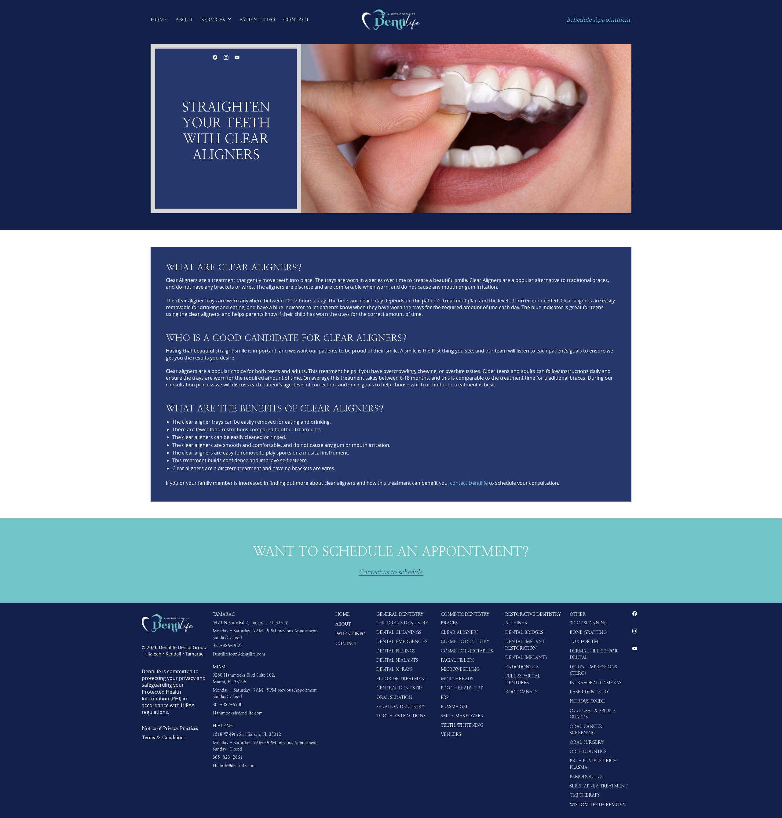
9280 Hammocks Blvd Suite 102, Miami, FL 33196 (244, 678)
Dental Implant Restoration (525, 645)
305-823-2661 (228, 757)
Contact (346, 643)
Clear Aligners (460, 632)
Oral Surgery (587, 742)
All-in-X (516, 623)
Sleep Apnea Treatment (598, 786)
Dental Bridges (524, 632)
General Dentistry (399, 614)
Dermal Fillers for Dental (594, 654)
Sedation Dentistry (400, 706)
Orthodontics (588, 751)
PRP (445, 697)
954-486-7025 (228, 645)
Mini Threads (457, 678)
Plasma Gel (455, 706)
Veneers (451, 734)
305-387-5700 (228, 704)
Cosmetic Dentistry (465, 614)
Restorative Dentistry (533, 614)
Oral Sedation (394, 697)
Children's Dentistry (402, 623)
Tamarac (224, 614)
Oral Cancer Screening (586, 730)
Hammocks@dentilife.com (238, 713)
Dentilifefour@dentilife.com (239, 654)
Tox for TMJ (585, 641)
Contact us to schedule (390, 572)
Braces (449, 623)
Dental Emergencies (401, 641)
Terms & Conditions (163, 737)
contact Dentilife (469, 483)
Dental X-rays (394, 669)
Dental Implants (526, 657)
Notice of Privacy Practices (170, 728)
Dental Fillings (395, 651)
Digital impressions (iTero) (593, 670)
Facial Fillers (457, 660)
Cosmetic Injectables (467, 651)
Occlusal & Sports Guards (593, 714)
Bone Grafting (588, 632)
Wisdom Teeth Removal (599, 804)
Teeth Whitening (462, 725)
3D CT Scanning (589, 623)
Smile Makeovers (462, 715)
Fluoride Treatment (401, 678)
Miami (220, 667)
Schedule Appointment (598, 19)
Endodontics (522, 667)
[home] (391, 20)
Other (578, 614)
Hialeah (223, 726)
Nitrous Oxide (587, 701)
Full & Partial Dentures (522, 679)
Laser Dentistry (589, 692)
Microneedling (460, 669)
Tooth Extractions (401, 715)
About (343, 624)
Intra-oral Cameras (595, 682)
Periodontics (586, 776)
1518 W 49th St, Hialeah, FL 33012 (247, 734)
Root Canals (521, 692)
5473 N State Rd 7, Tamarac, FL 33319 (250, 622)
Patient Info (350, 634)
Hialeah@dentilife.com (234, 765)
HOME (342, 614)
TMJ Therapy (585, 795)
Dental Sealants (397, 660)
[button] (217, 20)
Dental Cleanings (398, 632)
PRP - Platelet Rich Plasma (593, 764)
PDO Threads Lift (462, 688)
